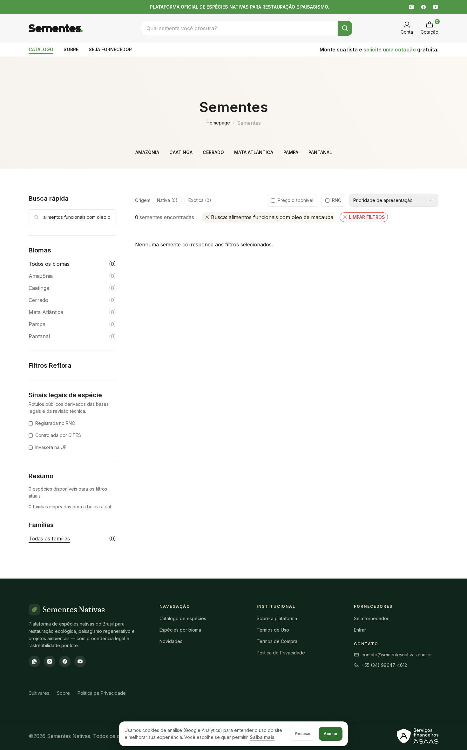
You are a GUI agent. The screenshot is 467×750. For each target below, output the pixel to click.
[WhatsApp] (34, 661)
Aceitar (330, 733)
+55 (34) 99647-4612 (384, 665)
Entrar (360, 630)
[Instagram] (411, 7)
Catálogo (41, 49)
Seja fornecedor (371, 618)
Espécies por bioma (180, 630)
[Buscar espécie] (345, 28)
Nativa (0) (167, 200)
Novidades (170, 641)
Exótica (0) (199, 200)
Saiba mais (262, 737)
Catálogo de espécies (182, 618)
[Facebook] (423, 7)
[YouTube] (435, 7)
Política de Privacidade (281, 652)
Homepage (218, 122)
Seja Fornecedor (110, 49)
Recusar (303, 733)
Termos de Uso (273, 630)
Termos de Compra (277, 641)
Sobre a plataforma (277, 618)
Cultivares (39, 693)
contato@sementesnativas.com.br (397, 654)
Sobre (71, 49)
